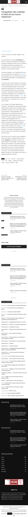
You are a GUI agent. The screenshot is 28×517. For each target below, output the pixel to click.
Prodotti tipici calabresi (6, 372)
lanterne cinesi (4, 322)
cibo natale (13, 158)
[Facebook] (7, 24)
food (6, 160)
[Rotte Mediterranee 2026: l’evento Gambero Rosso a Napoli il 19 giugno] (5, 218)
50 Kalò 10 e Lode (12, 390)
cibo (9, 158)
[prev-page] (2, 238)
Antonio (3, 380)
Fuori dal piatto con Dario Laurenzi (16, 356)
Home (2, 5)
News (6, 5)
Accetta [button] (9, 513)
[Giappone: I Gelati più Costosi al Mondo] (5, 292)
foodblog (10, 160)
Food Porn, (21, 95)
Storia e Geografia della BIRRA (13, 393)
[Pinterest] (13, 24)
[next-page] (4, 238)
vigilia (16, 162)
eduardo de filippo (20, 158)
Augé (22, 125)
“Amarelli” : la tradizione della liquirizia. (17, 324)
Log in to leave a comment (14, 246)
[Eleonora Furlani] (2, 20)
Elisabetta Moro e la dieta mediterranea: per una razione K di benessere (21, 178)
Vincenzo (3, 318)
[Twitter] (10, 24)
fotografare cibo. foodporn (18, 160)
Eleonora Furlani (7, 20)
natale (3, 162)
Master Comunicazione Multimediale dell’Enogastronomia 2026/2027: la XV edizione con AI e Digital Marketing (18, 225)
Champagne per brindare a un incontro (17, 322)
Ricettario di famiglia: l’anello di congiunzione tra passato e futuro (7, 178)
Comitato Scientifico (13, 346)
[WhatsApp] (16, 24)
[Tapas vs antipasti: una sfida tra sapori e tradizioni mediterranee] (5, 232)
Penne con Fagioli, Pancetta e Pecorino (16, 395)
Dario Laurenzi (4, 358)
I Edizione (11, 343)
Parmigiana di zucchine (14, 327)
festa (3, 160)
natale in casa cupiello (10, 162)
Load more (13, 297)
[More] (19, 24)
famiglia (22, 74)
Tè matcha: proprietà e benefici (14, 311)
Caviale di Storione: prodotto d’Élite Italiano (16, 305)
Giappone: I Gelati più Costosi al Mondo (18, 290)
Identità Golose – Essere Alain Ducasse (17, 341)
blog (6, 158)
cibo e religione (4, 234)
